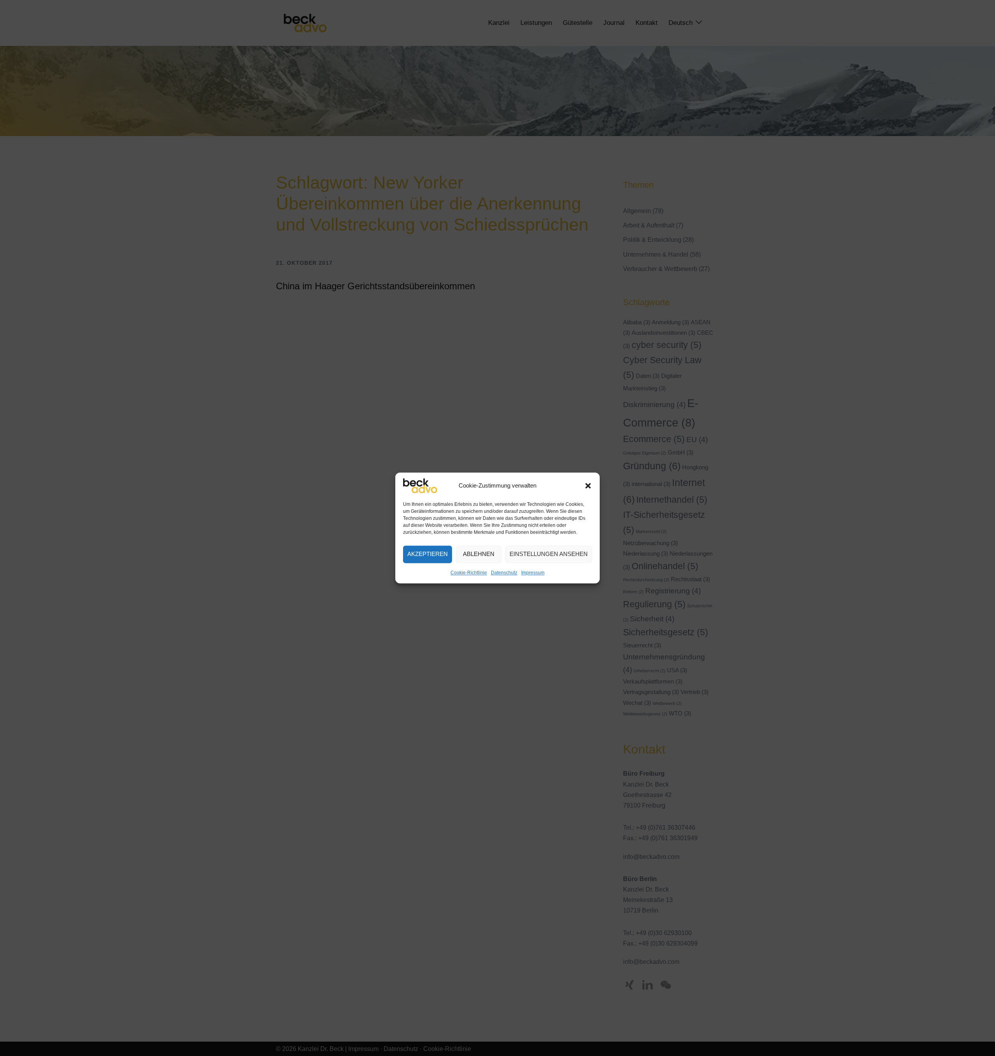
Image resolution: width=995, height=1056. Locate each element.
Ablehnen (478, 554)
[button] (588, 486)
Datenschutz (504, 572)
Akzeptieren (427, 554)
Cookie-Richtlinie (468, 572)
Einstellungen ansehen (549, 554)
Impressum (533, 572)
